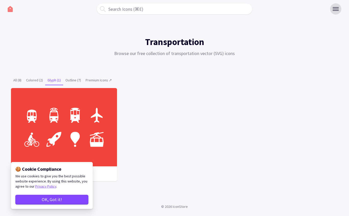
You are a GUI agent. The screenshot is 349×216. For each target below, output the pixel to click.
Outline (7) (73, 80)
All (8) (17, 80)
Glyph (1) (54, 80)
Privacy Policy (45, 186)
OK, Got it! (52, 199)
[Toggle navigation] (336, 9)
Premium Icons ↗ (99, 80)
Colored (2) (34, 80)
